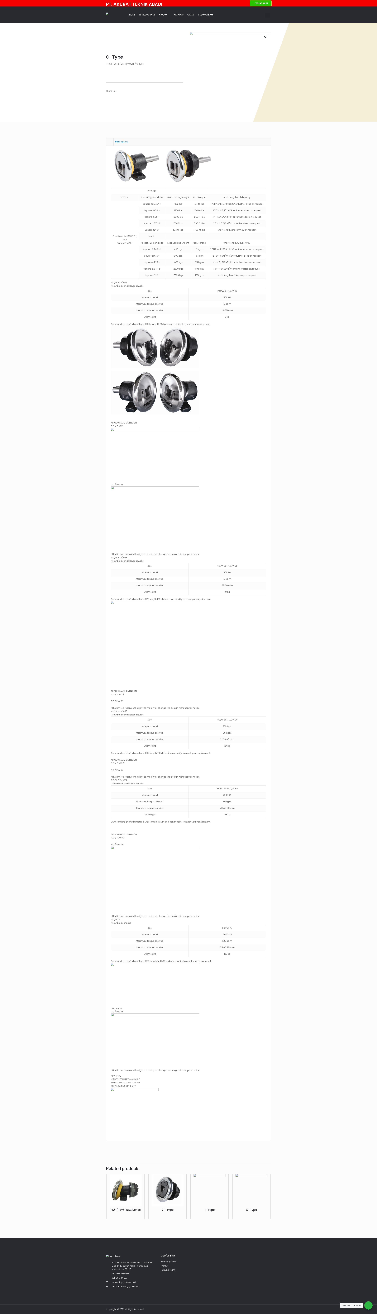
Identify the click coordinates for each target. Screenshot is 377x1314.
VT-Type (167, 1210)
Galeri (191, 14)
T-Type (209, 1210)
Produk (162, 14)
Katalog (179, 14)
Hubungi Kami (206, 14)
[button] (267, 15)
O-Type (251, 1210)
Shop (116, 64)
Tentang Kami (147, 14)
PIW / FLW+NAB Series (125, 1210)
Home (132, 14)
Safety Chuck (127, 64)
